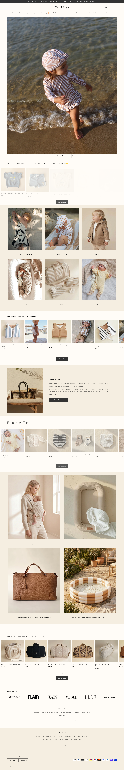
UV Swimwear (61, 254)
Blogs (43, 736)
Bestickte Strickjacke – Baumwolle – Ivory (35, 451)
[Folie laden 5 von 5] (65, 156)
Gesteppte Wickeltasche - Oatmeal (56, 664)
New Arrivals (98, 254)
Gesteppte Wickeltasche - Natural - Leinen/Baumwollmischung (103, 665)
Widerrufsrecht (29, 766)
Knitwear (98, 305)
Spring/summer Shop (24, 254)
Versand (61, 736)
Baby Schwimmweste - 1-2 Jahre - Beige (57, 345)
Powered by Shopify (20, 766)
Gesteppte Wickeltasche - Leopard (80, 664)
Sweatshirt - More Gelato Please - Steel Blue (12, 192)
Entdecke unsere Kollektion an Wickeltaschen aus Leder (33, 617)
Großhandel (61, 739)
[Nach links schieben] (58, 354)
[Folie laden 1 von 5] (55, 156)
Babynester (89, 544)
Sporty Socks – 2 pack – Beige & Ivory (81, 451)
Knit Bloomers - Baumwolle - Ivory (103, 451)
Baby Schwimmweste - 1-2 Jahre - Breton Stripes (105, 345)
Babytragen (33, 544)
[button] (9, 7)
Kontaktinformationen (56, 766)
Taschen (61, 305)
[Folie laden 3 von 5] (60, 156)
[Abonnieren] (75, 720)
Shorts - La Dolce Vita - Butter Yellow (84, 192)
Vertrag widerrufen (82, 736)
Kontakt (67, 739)
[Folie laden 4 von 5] (62, 156)
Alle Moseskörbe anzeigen (58, 400)
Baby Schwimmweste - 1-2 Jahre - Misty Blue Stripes (12, 345)
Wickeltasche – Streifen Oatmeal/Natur (10, 664)
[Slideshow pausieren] (73, 156)
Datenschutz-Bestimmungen (50, 739)
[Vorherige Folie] (51, 156)
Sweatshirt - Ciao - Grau (105, 192)
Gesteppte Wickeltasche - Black (32, 664)
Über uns (38, 736)
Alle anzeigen (62, 202)
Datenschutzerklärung (37, 766)
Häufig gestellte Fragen (51, 736)
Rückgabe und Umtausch (70, 736)
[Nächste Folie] (69, 156)
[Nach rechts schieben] (66, 354)
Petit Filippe (13, 766)
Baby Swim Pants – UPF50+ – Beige (80, 345)
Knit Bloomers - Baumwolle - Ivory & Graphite (59, 451)
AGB (45, 766)
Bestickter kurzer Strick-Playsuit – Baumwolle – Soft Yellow (12, 452)
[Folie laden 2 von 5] (57, 156)
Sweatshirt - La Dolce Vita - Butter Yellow (60, 192)
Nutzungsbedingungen (76, 739)
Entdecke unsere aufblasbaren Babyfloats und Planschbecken (89, 617)
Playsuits (24, 305)
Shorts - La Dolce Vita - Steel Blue (34, 192)
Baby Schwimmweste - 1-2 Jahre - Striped (35, 345)
